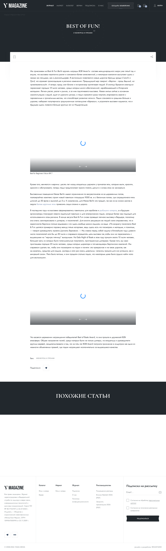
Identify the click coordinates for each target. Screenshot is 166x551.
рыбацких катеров (108, 210)
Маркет (60, 5)
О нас (101, 5)
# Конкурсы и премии (13, 466)
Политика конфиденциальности (80, 500)
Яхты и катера (44, 491)
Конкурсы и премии (46, 358)
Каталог (70, 5)
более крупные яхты (46, 204)
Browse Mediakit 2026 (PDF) (104, 496)
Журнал (50, 5)
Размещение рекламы (104, 491)
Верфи (79, 5)
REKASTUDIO (157, 547)
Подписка (90, 5)
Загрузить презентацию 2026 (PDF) (103, 504)
